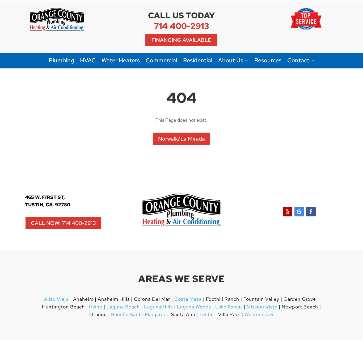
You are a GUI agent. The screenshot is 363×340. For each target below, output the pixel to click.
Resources (267, 61)
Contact (298, 61)
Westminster (259, 314)
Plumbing (61, 61)
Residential (197, 61)
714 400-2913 (181, 25)
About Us (230, 61)
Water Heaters (121, 61)
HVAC (88, 61)
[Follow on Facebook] (311, 211)
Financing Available (181, 40)
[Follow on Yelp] (287, 211)
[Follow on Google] (299, 211)
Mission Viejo (262, 307)
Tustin (206, 314)
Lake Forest (228, 307)
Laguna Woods (193, 307)
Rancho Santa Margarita (139, 314)
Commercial (161, 61)
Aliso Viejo (56, 299)
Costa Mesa (188, 299)
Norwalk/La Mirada (181, 138)
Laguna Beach (124, 307)
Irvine (95, 307)
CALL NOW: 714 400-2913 (63, 223)
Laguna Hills (158, 307)
